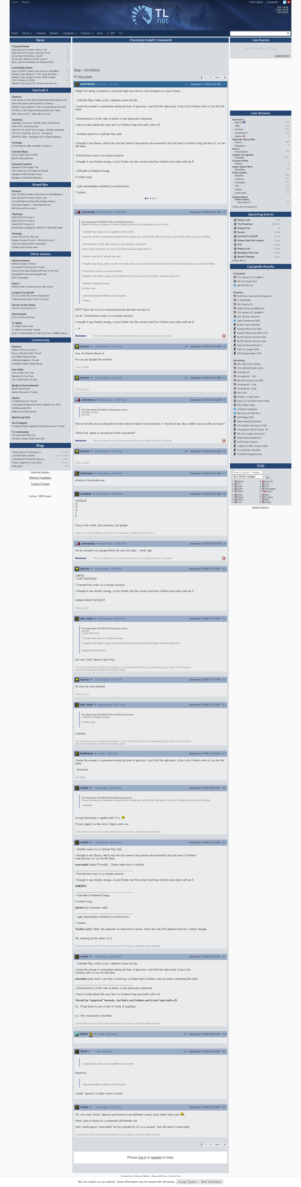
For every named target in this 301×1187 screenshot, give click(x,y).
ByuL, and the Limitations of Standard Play (33, 62)
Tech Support (19, 423)
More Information (211, 1181)
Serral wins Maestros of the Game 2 (30, 59)
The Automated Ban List (23, 435)
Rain (240, 494)
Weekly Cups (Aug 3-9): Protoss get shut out (34, 83)
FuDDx (66, 459)
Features (86, 33)
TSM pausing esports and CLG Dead (30, 299)
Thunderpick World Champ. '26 (252, 429)
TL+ (121, 33)
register (156, 1157)
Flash (240, 497)
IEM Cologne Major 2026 (249, 353)
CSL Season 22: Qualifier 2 (250, 312)
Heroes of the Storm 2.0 (24, 308)
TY (239, 484)
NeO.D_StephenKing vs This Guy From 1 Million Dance (39, 333)
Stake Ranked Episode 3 (249, 345)
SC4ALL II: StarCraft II (248, 397)
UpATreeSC (241, 193)
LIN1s (66, 466)
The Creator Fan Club (23, 372)
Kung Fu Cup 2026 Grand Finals (253, 401)
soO (267, 486)
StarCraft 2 (40, 90)
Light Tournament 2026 (248, 320)
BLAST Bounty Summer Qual (251, 341)
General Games (21, 260)
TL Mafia (17, 323)
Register (26, 2)
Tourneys (17, 119)
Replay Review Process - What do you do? (33, 240)
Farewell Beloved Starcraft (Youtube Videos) (34, 201)
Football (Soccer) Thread (24, 401)
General (16, 96)
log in (142, 1157)
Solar (240, 489)
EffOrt (241, 499)
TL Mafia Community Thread (26, 329)
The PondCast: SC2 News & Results (30, 171)
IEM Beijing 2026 (245, 417)
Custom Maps (20, 151)
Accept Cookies (187, 1181)
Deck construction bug (23, 317)
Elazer (269, 491)
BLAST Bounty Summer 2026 (251, 337)
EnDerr (238, 136)
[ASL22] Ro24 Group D (23, 221)
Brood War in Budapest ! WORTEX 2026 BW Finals (37, 227)
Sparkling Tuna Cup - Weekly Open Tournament (36, 123)
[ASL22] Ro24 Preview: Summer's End (31, 53)
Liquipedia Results (260, 266)
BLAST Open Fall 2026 (248, 325)
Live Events (260, 40)
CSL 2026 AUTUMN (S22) (250, 368)
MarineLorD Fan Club (22, 376)
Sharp (268, 502)
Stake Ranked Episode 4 (249, 438)
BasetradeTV (243, 202)
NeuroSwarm (241, 151)
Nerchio (269, 481)
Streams (54, 33)
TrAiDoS (65, 452)
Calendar (41, 33)
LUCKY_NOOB (62, 456)
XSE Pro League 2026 (248, 349)
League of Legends (23, 292)
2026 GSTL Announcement (25, 126)
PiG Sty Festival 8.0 (247, 281)
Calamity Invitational (247, 409)
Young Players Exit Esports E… (27, 452)
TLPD (260, 466)
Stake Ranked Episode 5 (249, 421)
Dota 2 (15, 283)
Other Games (40, 254)
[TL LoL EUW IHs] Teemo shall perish (30, 295)
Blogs (40, 445)
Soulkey (269, 497)
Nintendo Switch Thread (24, 264)
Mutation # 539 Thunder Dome (27, 174)
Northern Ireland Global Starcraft (28, 438)
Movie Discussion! (21, 388)
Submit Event (282, 55)
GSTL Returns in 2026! (23, 80)
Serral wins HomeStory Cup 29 (27, 56)
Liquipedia (272, 2)
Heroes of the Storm (23, 305)
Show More (239, 260)
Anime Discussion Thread (24, 392)
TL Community (20, 432)
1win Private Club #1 (247, 442)
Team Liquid (256, 2)
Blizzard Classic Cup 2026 (250, 380)
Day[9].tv (239, 175)
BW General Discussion (24, 208)
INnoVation (270, 489)
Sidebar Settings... (260, 507)
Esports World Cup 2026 (249, 329)
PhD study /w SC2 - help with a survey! (31, 114)
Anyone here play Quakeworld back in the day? (35, 270)
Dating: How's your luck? (24, 350)
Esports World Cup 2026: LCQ (252, 333)
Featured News (20, 46)
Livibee (238, 189)
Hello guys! (17, 466)
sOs (267, 484)
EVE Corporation (20, 277)
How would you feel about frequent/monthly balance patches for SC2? (40, 100)
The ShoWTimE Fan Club (24, 379)
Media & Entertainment (25, 385)
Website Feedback (40, 477)
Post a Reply (85, 76)
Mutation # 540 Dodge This (25, 167)
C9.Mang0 (240, 182)
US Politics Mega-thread (24, 356)
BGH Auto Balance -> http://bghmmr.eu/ (31, 205)
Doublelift (239, 157)
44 (67, 59)
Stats (240, 491)
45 (67, 80)
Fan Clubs (18, 369)
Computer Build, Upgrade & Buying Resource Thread (38, 426)
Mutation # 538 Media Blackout (27, 178)
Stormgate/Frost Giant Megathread (29, 274)
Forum (26, 33)
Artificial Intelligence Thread (25, 360)
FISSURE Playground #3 (249, 454)
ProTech (239, 129)
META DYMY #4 (245, 285)
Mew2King (240, 169)
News (40, 40)
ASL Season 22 (244, 304)
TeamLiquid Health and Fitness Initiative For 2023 (36, 404)
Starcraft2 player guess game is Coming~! (33, 103)
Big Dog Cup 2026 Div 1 (249, 413)
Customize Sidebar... (40, 472)
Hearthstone (19, 314)
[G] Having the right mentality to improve (32, 146)
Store (100, 33)
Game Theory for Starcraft (25, 236)
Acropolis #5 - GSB (246, 388)
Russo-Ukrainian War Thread (26, 353)
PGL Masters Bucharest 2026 (252, 425)
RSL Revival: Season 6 (248, 316)
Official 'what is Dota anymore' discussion (32, 286)
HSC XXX (242, 393)
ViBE (237, 126)
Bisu (267, 494)
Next (217, 77)
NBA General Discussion (24, 411)
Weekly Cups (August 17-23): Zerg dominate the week (36, 74)
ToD (237, 186)
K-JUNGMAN (244, 300)
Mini (267, 499)
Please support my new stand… (28, 462)
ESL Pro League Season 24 (251, 433)
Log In (15, 2)
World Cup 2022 (21, 417)
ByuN (240, 481)
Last (240, 502)
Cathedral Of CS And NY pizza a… (29, 459)
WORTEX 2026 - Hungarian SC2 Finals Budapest (36, 137)
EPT (113, 33)
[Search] (288, 33)
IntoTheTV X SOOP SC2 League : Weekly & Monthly (38, 130)
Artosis (238, 142)
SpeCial (238, 122)
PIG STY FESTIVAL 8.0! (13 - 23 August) (32, 133)
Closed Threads (40, 483)
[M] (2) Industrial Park (22, 158)
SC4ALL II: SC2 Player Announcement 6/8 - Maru (36, 110)
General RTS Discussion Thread (28, 267)
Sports (16, 398)
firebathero (240, 146)
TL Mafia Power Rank (22, 326)
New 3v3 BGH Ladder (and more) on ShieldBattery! (36, 71)
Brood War (40, 184)
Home (15, 33)
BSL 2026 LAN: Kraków (248, 364)
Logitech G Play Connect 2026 (252, 446)
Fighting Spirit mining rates (25, 247)
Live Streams (260, 113)
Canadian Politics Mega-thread (27, 363)
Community (40, 340)
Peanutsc (65, 463)
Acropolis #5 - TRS (246, 376)
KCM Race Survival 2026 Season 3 (254, 296)
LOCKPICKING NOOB (23, 455)
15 (67, 56)
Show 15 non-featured (245, 207)
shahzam (239, 179)
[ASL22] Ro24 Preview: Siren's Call (29, 50)
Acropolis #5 (243, 372)
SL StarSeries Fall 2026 (248, 450)
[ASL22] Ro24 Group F (23, 217)
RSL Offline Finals (246, 405)
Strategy (17, 142)
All (225, 77)
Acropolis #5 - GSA (246, 384)
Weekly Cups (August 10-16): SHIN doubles (34, 77)
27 (67, 71)
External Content (22, 164)
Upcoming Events (260, 214)
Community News (22, 67)
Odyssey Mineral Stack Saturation (29, 243)
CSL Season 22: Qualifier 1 (250, 277)
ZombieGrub (241, 133)
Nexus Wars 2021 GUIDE (25, 155)
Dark (240, 486)
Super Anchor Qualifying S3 (250, 308)
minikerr (239, 163)
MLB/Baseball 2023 (21, 408)
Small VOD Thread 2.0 (23, 224)
